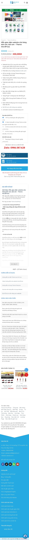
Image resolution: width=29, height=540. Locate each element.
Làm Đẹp (17, 413)
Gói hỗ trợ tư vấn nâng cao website (12, 107)
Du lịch (21, 409)
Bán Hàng (22, 407)
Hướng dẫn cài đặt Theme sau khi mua (11, 277)
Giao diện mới (15, 417)
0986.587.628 (9, 450)
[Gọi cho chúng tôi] (14, 464)
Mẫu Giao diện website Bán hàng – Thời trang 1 (21, 386)
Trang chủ (3, 40)
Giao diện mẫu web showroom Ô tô (7, 386)
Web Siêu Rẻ (8, 529)
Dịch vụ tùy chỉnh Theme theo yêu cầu (14, 176)
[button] (2, 2)
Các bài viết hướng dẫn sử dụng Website (12, 289)
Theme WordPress (12, 40)
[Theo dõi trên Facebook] (3, 464)
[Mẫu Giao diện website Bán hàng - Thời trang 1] (21, 379)
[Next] (7, 35)
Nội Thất (6, 411)
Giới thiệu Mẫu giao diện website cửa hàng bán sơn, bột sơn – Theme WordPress (14, 191)
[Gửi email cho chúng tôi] (10, 464)
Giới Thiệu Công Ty (6, 409)
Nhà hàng (8, 415)
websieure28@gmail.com (12, 453)
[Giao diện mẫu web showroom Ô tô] (7, 379)
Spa (2, 417)
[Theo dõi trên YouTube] (17, 464)
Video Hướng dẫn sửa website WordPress (12, 281)
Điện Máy (15, 409)
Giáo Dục (10, 413)
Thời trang (4, 413)
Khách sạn (15, 415)
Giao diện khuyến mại (11, 419)
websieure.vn (9, 455)
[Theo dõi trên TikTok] (6, 464)
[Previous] (3, 35)
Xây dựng (7, 417)
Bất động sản (14, 411)
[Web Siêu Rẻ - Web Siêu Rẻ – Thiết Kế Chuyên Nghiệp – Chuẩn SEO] (14, 2)
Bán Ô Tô (21, 411)
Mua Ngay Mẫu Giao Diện (14, 168)
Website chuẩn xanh (20, 70)
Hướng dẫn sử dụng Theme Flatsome (11, 285)
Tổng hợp (15, 407)
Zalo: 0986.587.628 (14, 147)
